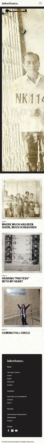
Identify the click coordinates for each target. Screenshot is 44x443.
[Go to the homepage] (15, 360)
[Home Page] (10, 3)
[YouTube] (16, 430)
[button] (40, 3)
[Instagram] (12, 430)
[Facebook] (8, 430)
